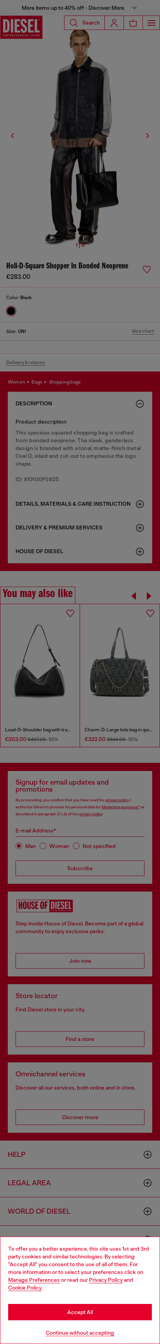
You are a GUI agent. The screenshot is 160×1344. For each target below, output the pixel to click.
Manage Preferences (34, 1280)
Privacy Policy (106, 1280)
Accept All (80, 1312)
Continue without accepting (80, 1333)
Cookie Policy (25, 1287)
